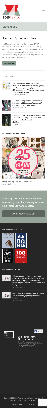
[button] (43, 11)
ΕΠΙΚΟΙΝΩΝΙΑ (17, 404)
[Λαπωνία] (21, 240)
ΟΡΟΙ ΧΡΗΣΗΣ (30, 404)
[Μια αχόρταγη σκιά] (8, 240)
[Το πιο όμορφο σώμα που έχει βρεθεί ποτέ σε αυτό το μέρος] (8, 256)
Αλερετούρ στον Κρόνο (19, 38)
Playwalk (34, 400)
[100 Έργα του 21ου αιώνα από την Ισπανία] (21, 256)
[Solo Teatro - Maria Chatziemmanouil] (9, 334)
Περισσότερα (9, 63)
